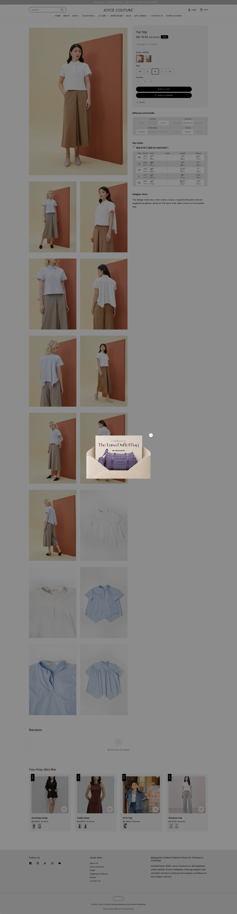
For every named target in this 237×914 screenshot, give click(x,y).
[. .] (118, 457)
